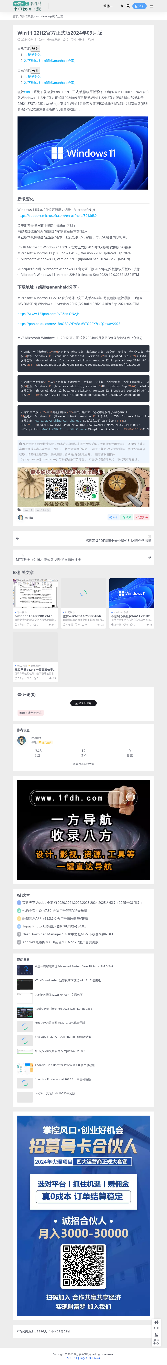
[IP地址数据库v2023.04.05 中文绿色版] (25, 998)
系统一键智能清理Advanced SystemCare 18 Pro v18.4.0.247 (74, 966)
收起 (35, 48)
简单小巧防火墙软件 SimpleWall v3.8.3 (60, 1051)
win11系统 (43, 510)
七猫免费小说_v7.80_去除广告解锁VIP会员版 (54, 910)
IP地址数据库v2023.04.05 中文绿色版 (59, 994)
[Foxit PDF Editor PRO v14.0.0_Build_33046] (35, 593)
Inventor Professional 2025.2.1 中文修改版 (63, 1079)
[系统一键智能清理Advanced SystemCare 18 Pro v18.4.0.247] (25, 970)
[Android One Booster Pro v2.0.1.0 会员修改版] (25, 1068)
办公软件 (22, 612)
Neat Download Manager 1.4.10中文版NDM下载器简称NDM (67, 934)
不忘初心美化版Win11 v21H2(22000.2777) (131, 617)
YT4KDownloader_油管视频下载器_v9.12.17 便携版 (68, 980)
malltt (29, 518)
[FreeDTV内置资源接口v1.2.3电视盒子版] (25, 1026)
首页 (16, 16)
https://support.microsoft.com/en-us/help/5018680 (57, 215)
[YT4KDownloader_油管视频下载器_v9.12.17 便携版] (25, 984)
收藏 (128, 517)
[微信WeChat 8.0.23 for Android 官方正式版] (83, 593)
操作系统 (27, 16)
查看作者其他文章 (83, 764)
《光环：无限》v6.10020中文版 (55, 1093)
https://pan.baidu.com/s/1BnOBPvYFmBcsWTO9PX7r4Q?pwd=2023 (69, 323)
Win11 (29, 92)
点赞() (143, 517)
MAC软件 (22, 665)
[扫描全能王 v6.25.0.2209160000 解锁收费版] (25, 1040)
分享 (115, 517)
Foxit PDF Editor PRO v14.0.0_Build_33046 (35, 617)
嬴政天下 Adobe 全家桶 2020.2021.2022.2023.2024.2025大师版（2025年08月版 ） (83, 902)
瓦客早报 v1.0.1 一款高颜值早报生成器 (34, 671)
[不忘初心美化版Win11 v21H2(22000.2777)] (131, 593)
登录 (141, 6)
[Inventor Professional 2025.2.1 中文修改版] (25, 1083)
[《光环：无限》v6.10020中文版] (25, 1097)
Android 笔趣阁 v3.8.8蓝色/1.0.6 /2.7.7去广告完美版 (60, 942)
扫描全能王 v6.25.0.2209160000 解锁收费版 (63, 1037)
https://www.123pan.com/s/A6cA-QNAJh (48, 314)
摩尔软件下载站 (82, 1354)
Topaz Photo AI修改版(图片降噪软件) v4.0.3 (54, 926)
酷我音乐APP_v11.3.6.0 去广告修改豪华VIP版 (55, 918)
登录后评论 (85, 703)
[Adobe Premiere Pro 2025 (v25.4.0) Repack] (25, 1012)
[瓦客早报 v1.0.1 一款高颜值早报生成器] (35, 647)
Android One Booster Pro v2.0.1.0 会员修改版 (65, 1065)
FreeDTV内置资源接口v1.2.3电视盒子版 (60, 1023)
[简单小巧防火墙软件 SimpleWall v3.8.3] (25, 1054)
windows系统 (45, 16)
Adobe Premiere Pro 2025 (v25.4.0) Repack (63, 1009)
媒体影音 (36, 665)
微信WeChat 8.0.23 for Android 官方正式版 (83, 617)
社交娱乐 (70, 612)
